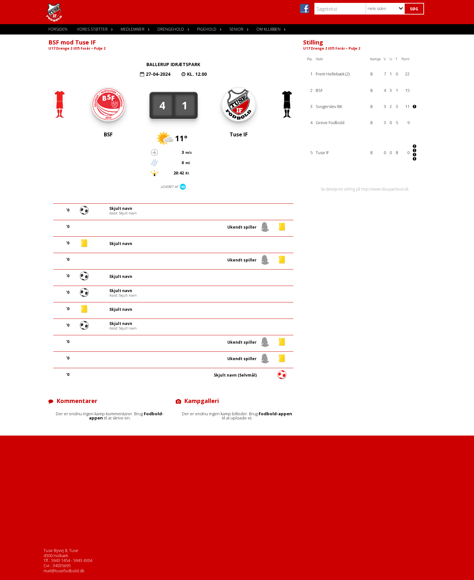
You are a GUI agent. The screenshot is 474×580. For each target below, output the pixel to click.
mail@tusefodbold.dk (64, 571)
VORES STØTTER (92, 29)
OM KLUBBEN (268, 29)
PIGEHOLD (206, 29)
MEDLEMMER (132, 29)
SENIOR (236, 29)
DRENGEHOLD (170, 29)
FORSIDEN (57, 29)
